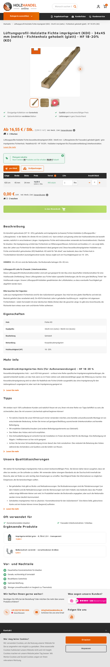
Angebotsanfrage (61, 16)
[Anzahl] (94, 182)
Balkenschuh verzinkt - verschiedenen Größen (37, 550)
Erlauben (86, 639)
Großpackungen (35, 168)
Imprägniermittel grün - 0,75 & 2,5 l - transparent (38, 536)
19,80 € (18, 539)
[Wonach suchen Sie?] (75, 6)
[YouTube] (71, 617)
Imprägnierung (22, 244)
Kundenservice (99, 16)
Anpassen (86, 648)
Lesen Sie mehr (9, 147)
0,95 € (18, 553)
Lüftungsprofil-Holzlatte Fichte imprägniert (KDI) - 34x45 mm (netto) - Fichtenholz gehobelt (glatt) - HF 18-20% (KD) (57, 24)
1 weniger (89, 182)
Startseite (7, 24)
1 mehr (99, 182)
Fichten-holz (87, 251)
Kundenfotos (80, 16)
